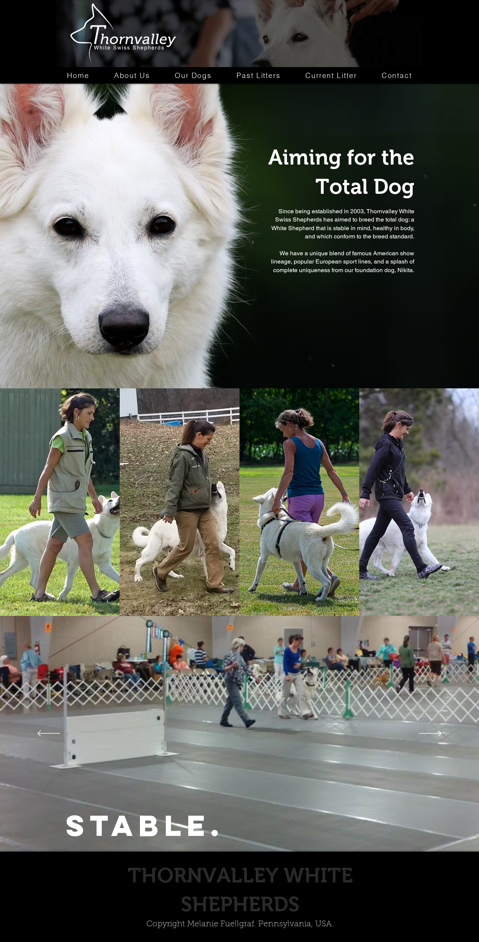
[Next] (430, 734)
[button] (193, 75)
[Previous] (48, 734)
